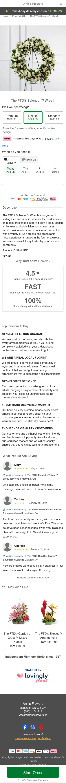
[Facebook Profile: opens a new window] (24, 727)
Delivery (11, 162)
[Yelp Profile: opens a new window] (41, 727)
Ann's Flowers (33, 3)
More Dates (55, 170)
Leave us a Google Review (33, 738)
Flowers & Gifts (19, 16)
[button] (58, 774)
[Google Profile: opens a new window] (33, 727)
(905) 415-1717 (33, 711)
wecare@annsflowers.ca (33, 715)
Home (6, 16)
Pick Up (31, 159)
